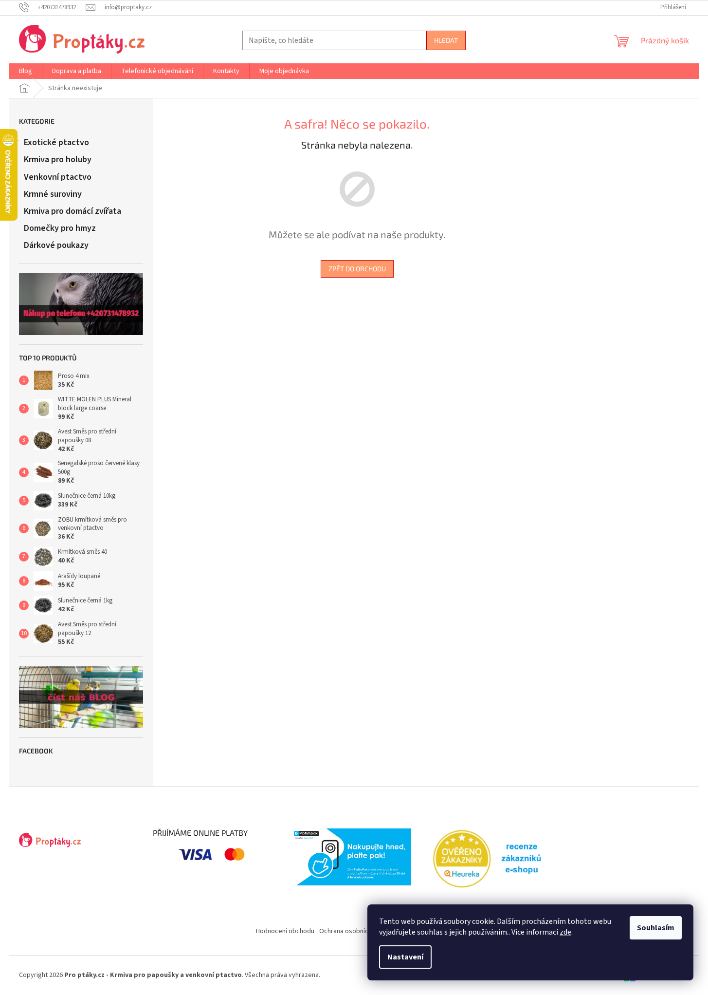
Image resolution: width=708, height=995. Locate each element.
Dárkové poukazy (56, 245)
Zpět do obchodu (357, 268)
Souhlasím (655, 927)
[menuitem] (25, 71)
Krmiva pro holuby (57, 159)
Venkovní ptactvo (57, 177)
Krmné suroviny (53, 194)
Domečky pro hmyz (60, 228)
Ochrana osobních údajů (354, 931)
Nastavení (405, 957)
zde (565, 932)
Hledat (446, 40)
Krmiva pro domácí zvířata (72, 211)
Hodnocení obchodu (285, 931)
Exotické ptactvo (56, 142)
